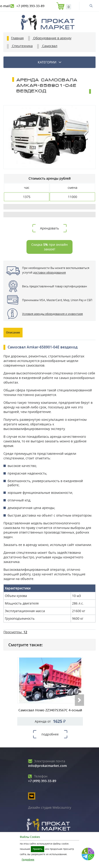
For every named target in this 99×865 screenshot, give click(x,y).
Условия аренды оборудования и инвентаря (52, 314)
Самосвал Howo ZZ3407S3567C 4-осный (50, 710)
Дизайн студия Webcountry (49, 807)
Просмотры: (15, 632)
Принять (37, 849)
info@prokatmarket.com (47, 763)
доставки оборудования (49, 272)
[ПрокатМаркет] (49, 23)
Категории (47, 62)
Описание (13, 332)
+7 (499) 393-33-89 (30, 6)
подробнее (50, 734)
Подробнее (28, 859)
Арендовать (49, 228)
